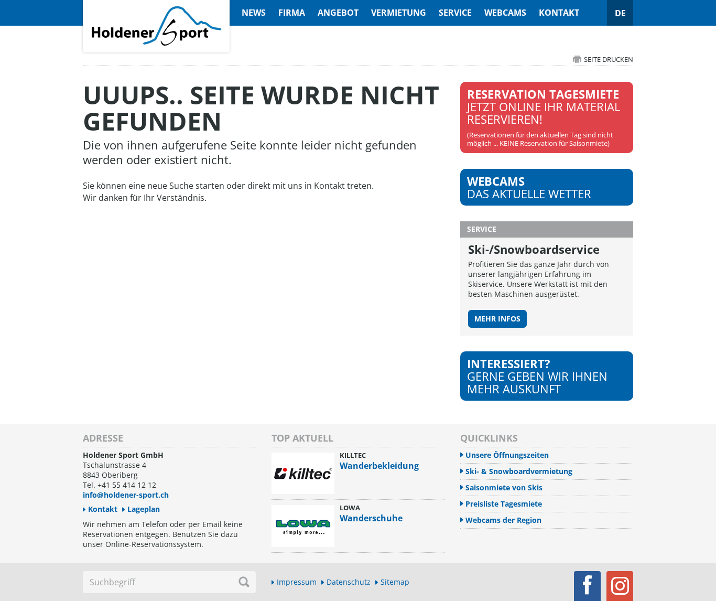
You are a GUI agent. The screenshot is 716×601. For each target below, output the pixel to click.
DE (620, 13)
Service (455, 12)
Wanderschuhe (371, 518)
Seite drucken (608, 59)
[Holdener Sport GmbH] (156, 6)
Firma (291, 12)
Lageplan (143, 509)
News (254, 12)
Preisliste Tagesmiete (503, 504)
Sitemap (395, 582)
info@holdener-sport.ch (126, 495)
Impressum (297, 582)
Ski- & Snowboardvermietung (518, 471)
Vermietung (398, 12)
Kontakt (559, 12)
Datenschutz (349, 582)
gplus (619, 586)
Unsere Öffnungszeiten (507, 455)
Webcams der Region (503, 520)
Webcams (505, 12)
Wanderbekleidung (379, 465)
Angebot (338, 12)
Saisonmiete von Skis (504, 487)
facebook (587, 586)
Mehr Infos (497, 319)
